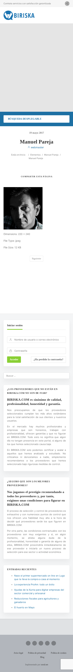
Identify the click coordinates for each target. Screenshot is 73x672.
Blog (42, 657)
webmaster (37, 147)
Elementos (35, 154)
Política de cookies (58, 653)
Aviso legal (18, 653)
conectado (40, 287)
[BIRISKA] (19, 15)
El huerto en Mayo (24, 607)
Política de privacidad (37, 653)
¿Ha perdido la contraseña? (48, 359)
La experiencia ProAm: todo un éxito (34, 584)
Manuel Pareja (51, 154)
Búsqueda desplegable (24, 119)
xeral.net (44, 664)
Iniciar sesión (15, 325)
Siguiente (36, 258)
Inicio (22, 154)
